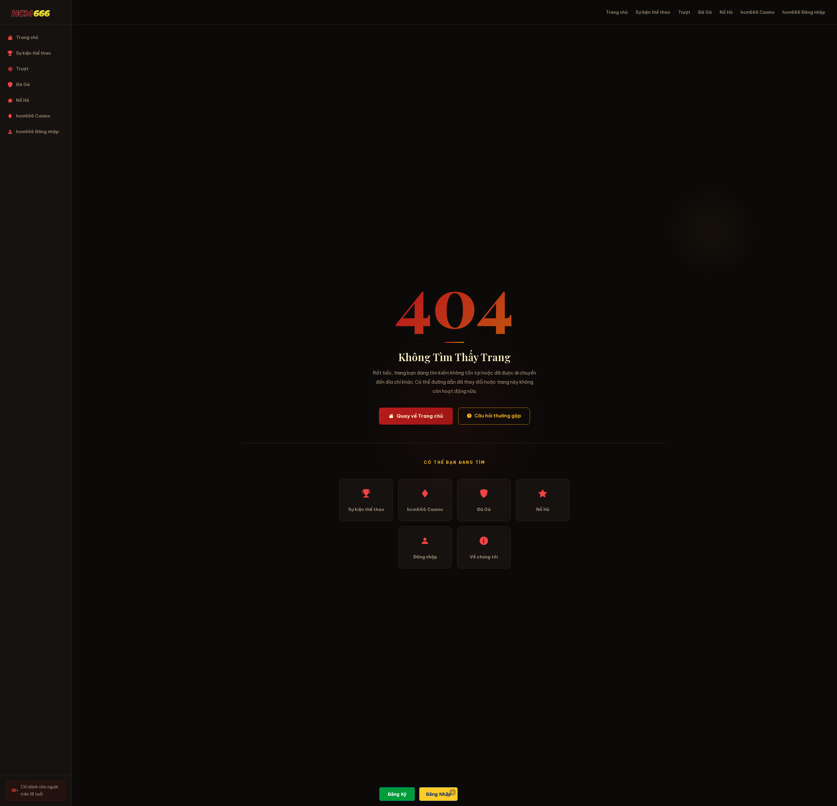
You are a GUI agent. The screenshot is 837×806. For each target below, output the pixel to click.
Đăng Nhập (438, 794)
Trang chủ (27, 37)
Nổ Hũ (22, 100)
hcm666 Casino (33, 116)
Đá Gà (23, 84)
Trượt (22, 69)
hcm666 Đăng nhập (37, 131)
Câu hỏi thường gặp (497, 416)
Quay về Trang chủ (420, 416)
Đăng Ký (397, 794)
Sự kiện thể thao (33, 53)
